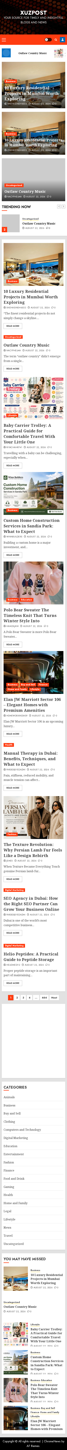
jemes (9, 861)
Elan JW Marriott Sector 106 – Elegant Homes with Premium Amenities (32, 705)
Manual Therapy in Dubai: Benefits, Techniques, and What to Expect (31, 758)
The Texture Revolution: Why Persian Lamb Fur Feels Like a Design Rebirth (33, 850)
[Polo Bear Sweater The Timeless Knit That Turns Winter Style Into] (33, 583)
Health (9, 744)
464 (44, 997)
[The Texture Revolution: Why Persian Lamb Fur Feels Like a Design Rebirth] (33, 817)
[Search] (56, 39)
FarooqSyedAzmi (15, 769)
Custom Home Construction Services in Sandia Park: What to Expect (32, 526)
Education (26, 599)
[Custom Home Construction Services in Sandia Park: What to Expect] (33, 493)
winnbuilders (14, 536)
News (7, 1228)
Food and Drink (14, 1179)
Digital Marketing (14, 890)
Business (11, 133)
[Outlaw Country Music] (33, 179)
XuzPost (33, 13)
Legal (7, 1211)
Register (62, 39)
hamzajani (12, 626)
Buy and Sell (28, 684)
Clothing (9, 1122)
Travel (8, 1236)
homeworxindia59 (17, 715)
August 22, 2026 (35, 104)
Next (54, 997)
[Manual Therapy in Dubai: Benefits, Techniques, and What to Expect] (33, 745)
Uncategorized (14, 92)
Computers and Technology (22, 1130)
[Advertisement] (33, 1040)
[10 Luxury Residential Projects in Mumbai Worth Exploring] (33, 264)
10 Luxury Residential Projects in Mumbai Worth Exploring (33, 142)
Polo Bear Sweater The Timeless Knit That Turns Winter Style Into (30, 615)
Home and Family (17, 689)
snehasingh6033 (17, 150)
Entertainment (14, 1154)
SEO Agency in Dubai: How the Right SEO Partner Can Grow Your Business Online (31, 903)
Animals (9, 1097)
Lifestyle (12, 415)
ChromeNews (52, 1441)
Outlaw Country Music (27, 98)
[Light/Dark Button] (48, 39)
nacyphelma (14, 104)
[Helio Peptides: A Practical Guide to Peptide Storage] (33, 946)
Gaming (9, 1187)
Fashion (12, 834)
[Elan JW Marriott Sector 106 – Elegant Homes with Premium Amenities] (33, 672)
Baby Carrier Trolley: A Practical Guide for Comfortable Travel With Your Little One (29, 433)
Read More (12, 326)
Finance (43, 684)
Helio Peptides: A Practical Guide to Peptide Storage (31, 956)
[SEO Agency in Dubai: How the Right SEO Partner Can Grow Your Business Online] (33, 890)
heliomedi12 (13, 965)
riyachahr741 (14, 447)
